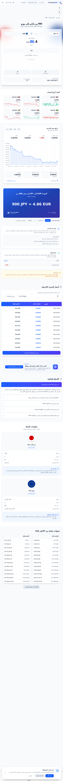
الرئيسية (58, 17)
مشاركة (48, 220)
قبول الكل (49, 775)
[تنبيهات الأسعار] (2, 2)
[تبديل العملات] (31, 33)
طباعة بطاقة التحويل (30, 587)
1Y (7, 129)
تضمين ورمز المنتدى (20, 220)
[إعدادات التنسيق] (59, 8)
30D (15, 129)
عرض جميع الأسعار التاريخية (31, 353)
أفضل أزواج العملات (32, 2)
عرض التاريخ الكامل (11, 180)
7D (18, 129)
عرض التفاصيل (11, 296)
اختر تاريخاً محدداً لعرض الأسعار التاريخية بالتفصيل (48, 292)
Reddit (30, 220)
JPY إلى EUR (51, 17)
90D (11, 129)
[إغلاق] (5, 773)
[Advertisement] (31, 10)
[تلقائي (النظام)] (59, 12)
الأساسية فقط (40, 775)
